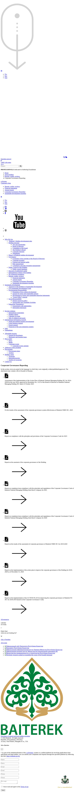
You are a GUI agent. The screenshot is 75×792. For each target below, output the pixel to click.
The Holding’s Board (19, 250)
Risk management (18, 264)
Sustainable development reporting (15, 193)
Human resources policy (19, 301)
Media (10, 342)
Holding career (9, 354)
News (10, 340)
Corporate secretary (18, 260)
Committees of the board (20, 248)
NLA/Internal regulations (16, 274)
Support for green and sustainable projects (25, 293)
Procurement (8, 349)
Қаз (6, 76)
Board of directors (18, 246)
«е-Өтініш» (30, 752)
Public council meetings (19, 269)
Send (3, 790)
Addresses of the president (13, 347)
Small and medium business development (21, 321)
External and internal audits (20, 262)
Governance (12, 257)
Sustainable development (12, 285)
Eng (6, 78)
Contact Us (8, 361)
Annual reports (9, 190)
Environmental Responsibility (18, 290)
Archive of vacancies (15, 360)
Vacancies (12, 356)
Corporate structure (18, 251)
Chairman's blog (6, 183)
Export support (13, 325)
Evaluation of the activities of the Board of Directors (28, 258)
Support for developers (16, 335)
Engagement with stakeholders (21, 306)
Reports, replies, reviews (12, 176)
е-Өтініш (4, 181)
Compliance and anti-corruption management (26, 265)
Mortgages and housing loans (18, 337)
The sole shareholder (18, 244)
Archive (11, 353)
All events (4, 643)
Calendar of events (14, 316)
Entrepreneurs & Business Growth (15, 320)
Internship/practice (14, 358)
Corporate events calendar (20, 346)
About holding (9, 174)
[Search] (64, 157)
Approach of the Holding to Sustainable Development (25, 286)
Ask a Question (5, 639)
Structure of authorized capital (18, 271)
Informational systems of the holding (20, 272)
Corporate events (14, 344)
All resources (5, 619)
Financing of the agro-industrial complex (21, 327)
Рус (6, 74)
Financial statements (11, 188)
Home (6, 173)
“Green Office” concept (19, 297)
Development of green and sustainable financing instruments (31, 295)
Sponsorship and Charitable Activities (24, 302)
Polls (6, 328)
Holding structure (14, 243)
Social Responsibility (15, 299)
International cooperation (16, 313)
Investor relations (10, 311)
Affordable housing (11, 333)
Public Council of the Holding (18, 267)
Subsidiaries (16, 253)
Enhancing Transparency (16, 304)
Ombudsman (9, 330)
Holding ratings (13, 314)
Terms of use (24, 787)
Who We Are (9, 239)
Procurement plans (14, 351)
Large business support (16, 323)
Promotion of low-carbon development (24, 292)
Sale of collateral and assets (17, 318)
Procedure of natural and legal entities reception (15, 736)
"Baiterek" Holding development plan (20, 241)
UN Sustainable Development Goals (20, 288)
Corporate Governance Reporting (15, 192)
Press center (8, 339)
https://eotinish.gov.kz (13, 756)
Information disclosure (19, 308)
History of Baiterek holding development (21, 255)
